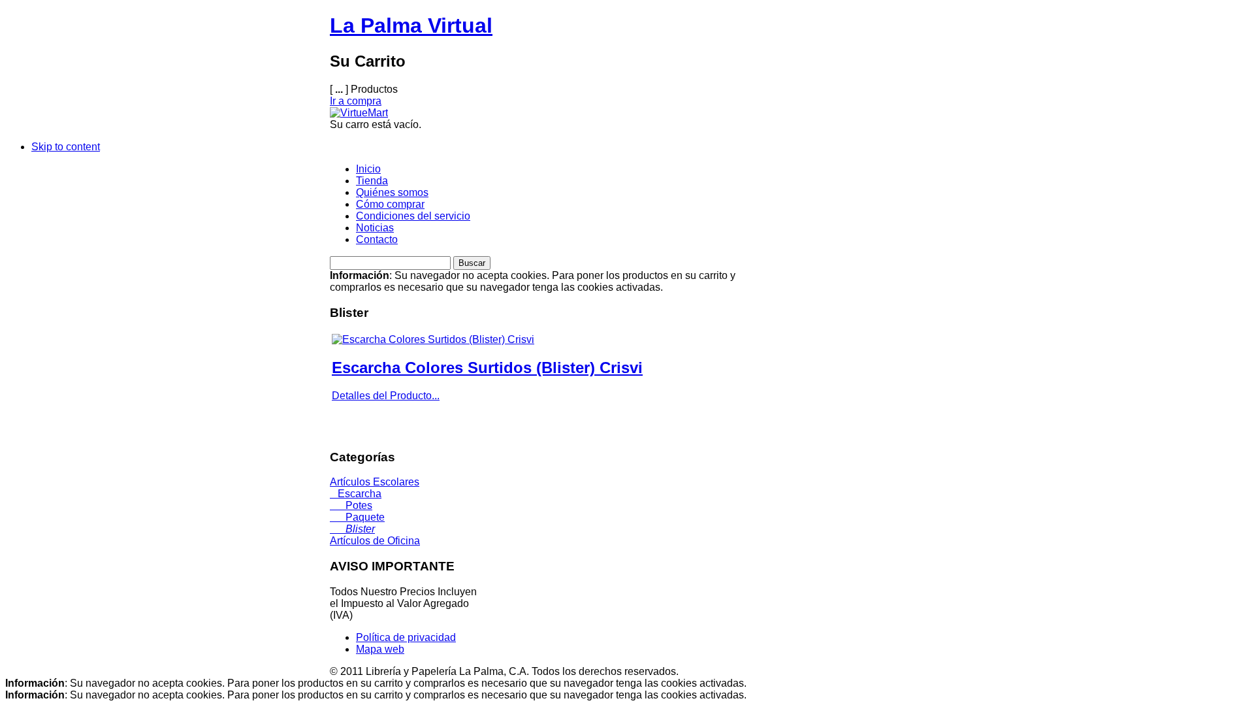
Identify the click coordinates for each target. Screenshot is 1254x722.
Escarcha (355, 493)
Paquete (357, 517)
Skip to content (65, 146)
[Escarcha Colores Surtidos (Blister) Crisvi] (433, 339)
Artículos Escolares (374, 481)
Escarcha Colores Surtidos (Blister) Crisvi (487, 367)
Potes (351, 505)
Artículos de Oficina (375, 540)
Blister (352, 528)
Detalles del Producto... (386, 395)
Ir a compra (355, 101)
